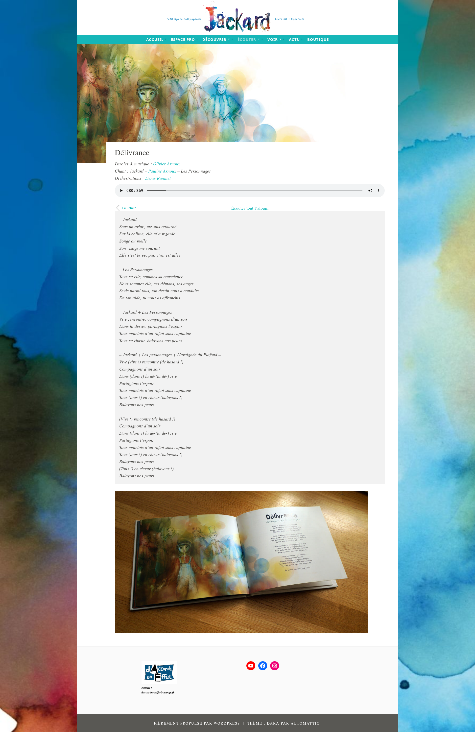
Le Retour (129, 207)
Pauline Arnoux (162, 171)
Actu (294, 39)
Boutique (318, 39)
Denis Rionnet (158, 178)
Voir (272, 39)
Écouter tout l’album (249, 208)
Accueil (155, 39)
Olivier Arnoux (166, 164)
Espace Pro (183, 39)
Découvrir (214, 39)
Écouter (247, 39)
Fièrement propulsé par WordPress (197, 723)
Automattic (305, 723)
